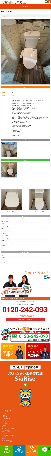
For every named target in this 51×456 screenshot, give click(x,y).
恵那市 (5, 16)
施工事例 (3, 426)
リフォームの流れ (5, 430)
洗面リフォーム (5, 223)
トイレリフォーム (5, 221)
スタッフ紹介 (4, 436)
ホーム (3, 408)
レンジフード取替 (5, 238)
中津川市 (3, 257)
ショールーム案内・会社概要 (8, 435)
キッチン (5, 421)
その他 (3, 262)
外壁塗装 (3, 245)
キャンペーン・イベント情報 (8, 428)
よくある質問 (4, 433)
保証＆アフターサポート (7, 431)
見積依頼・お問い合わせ (7, 440)
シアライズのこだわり (6, 410)
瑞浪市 (3, 259)
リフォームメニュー (6, 411)
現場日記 (3, 438)
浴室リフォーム (5, 226)
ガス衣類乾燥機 (5, 219)
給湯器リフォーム (5, 240)
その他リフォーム (5, 247)
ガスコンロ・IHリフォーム (7, 231)
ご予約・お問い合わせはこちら (25, 319)
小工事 (4, 425)
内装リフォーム (5, 243)
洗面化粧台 (5, 416)
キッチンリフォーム (6, 228)
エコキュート (4, 233)
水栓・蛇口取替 (5, 235)
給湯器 (4, 415)
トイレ (4, 413)
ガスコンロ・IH (6, 418)
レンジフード (6, 420)
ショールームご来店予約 (7, 441)
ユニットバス (6, 423)
